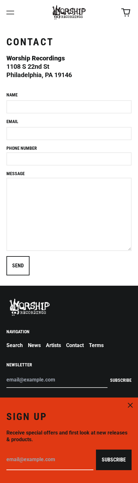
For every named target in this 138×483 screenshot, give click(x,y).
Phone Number (21, 148)
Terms (96, 345)
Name (12, 94)
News (34, 345)
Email (12, 121)
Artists (53, 345)
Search (14, 345)
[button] (126, 12)
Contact (75, 345)
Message (15, 173)
